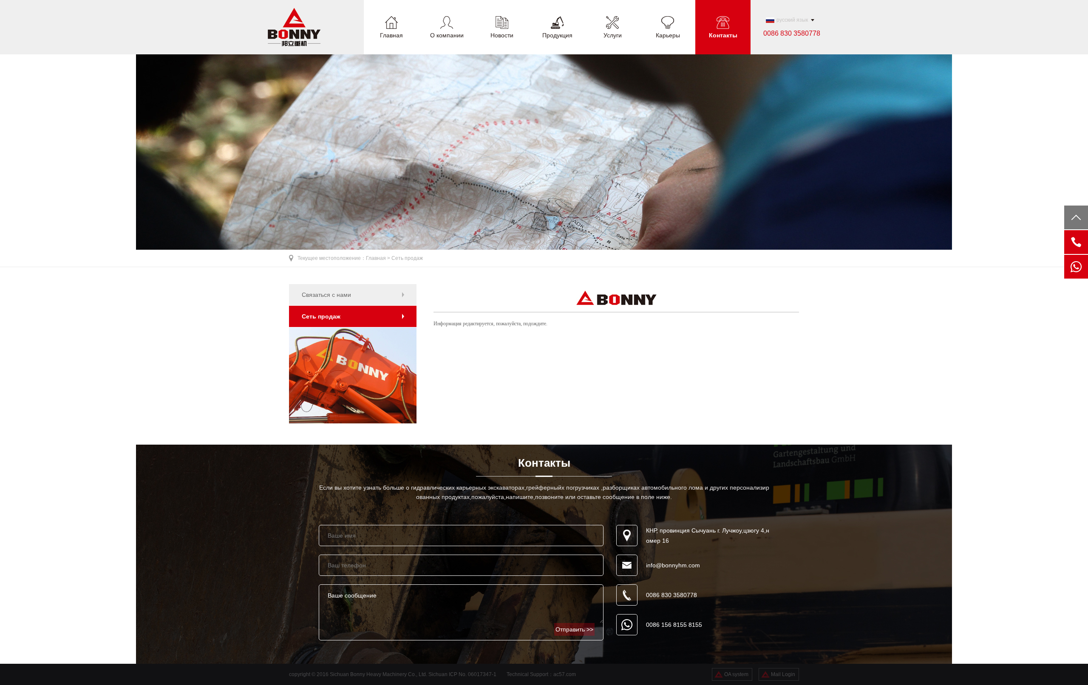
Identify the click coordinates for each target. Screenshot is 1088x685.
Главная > (378, 258)
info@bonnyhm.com (673, 565)
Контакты (723, 35)
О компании (447, 35)
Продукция (557, 35)
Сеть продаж (407, 258)
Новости (501, 35)
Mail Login (783, 674)
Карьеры (668, 35)
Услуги (613, 35)
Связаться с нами (326, 294)
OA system (736, 674)
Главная (391, 35)
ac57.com (564, 674)
